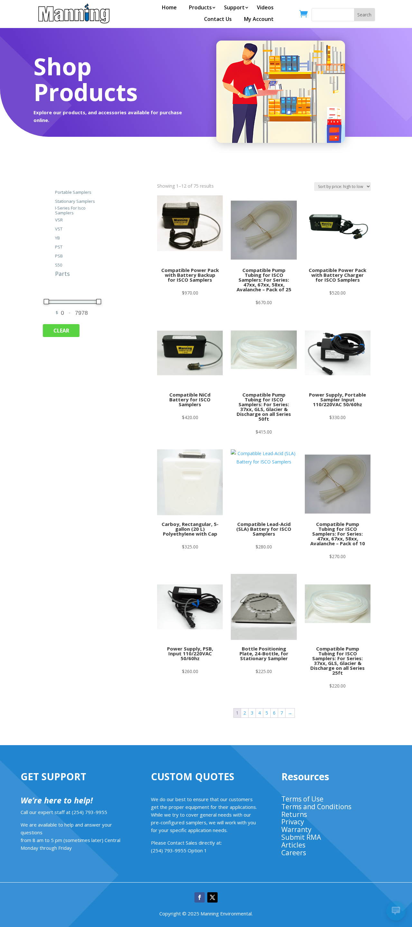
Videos (265, 7)
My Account (259, 19)
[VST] (51, 228)
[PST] (51, 246)
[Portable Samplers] (51, 192)
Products (200, 7)
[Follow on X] (212, 897)
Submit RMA (301, 837)
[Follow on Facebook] (199, 897)
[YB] (51, 237)
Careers (293, 852)
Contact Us (218, 19)
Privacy (292, 821)
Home (169, 7)
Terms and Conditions (316, 806)
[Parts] (51, 273)
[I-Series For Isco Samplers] (51, 210)
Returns (294, 814)
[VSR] (51, 219)
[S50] (51, 264)
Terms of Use (302, 798)
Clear (61, 330)
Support (234, 7)
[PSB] (51, 255)
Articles (293, 844)
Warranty (296, 829)
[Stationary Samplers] (51, 201)
